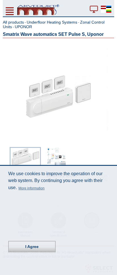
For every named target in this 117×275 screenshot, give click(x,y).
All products (13, 22)
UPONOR (23, 26)
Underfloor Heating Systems (52, 22)
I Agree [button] (32, 246)
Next (110, 156)
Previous (7, 156)
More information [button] (31, 188)
